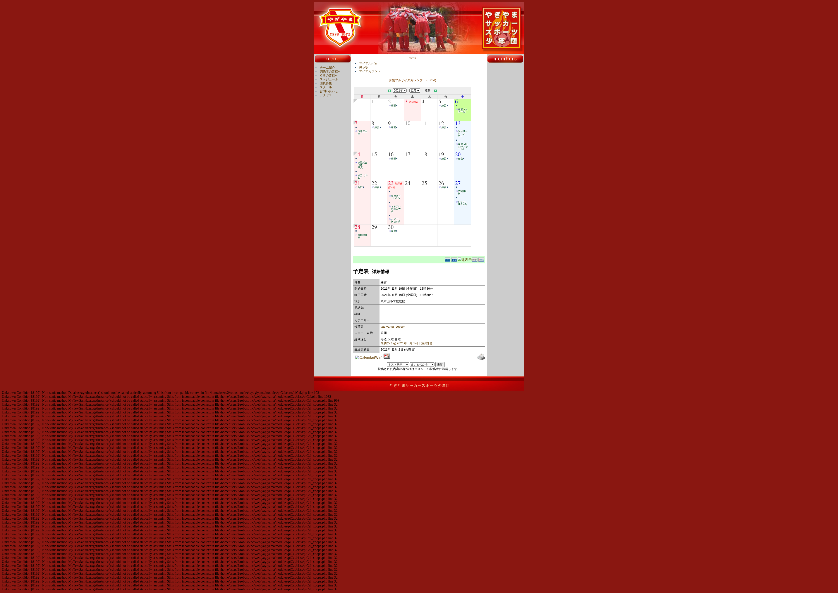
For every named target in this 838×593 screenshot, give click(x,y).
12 (441, 123)
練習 (393, 105)
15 (374, 154)
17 (407, 154)
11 (424, 123)
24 (407, 183)
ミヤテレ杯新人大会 (396, 209)
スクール (326, 87)
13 (458, 123)
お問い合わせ (329, 91)
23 (391, 183)
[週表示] (465, 259)
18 (424, 154)
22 (374, 183)
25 (424, 183)
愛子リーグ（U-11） (463, 133)
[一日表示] (475, 259)
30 (391, 227)
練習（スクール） (463, 110)
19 (441, 154)
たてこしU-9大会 (396, 220)
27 (458, 183)
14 (357, 154)
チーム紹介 (327, 67)
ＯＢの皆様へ (329, 75)
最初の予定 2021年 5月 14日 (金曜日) (406, 343)
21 (357, 183)
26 (441, 183)
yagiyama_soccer (393, 326)
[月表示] (454, 259)
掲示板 (363, 67)
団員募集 (326, 83)
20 (458, 154)
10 (407, 123)
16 (391, 154)
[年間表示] (448, 259)
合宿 (460, 158)
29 (374, 227)
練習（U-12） (362, 176)
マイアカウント (370, 71)
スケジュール (329, 79)
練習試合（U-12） (396, 197)
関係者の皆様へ (330, 71)
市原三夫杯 (362, 132)
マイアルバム (368, 63)
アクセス (326, 95)
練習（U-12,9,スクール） (463, 146)
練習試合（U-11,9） (362, 165)
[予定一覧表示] (481, 259)
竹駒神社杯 (463, 192)
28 (357, 227)
